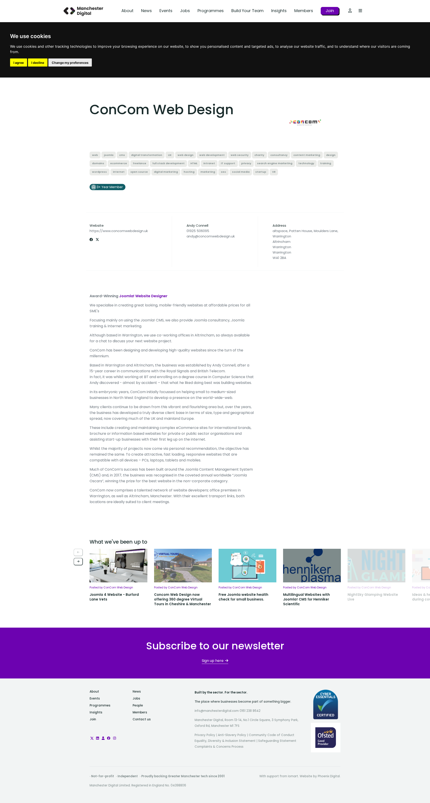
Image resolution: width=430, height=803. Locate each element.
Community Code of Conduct (271, 735)
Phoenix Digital (329, 776)
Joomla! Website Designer (143, 296)
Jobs (185, 10)
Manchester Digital (84, 11)
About (127, 10)
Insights (279, 10)
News (146, 10)
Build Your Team (247, 10)
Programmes (211, 10)
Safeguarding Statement (277, 741)
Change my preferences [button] (70, 63)
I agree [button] (18, 63)
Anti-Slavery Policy (232, 735)
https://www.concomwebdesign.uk (119, 230)
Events (165, 10)
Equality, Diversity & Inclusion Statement (225, 741)
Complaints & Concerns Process (219, 747)
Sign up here (213, 660)
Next (78, 561)
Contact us (142, 719)
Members (303, 10)
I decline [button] (37, 63)
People (138, 705)
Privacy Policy (205, 735)
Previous (78, 552)
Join (330, 10)
